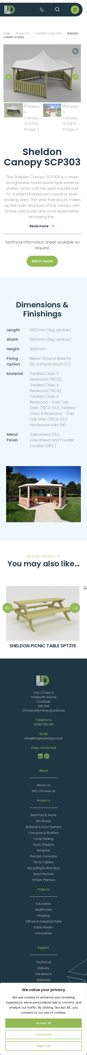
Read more (39, 226)
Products (22, 33)
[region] (43, 1019)
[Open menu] (74, 9)
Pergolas (43, 850)
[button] (75, 51)
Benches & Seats (43, 815)
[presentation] (8, 608)
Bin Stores (43, 821)
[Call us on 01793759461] (42, 10)
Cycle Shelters (43, 845)
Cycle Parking (43, 839)
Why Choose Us (43, 791)
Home (6, 33)
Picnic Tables (43, 862)
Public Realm (43, 927)
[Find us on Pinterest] (46, 758)
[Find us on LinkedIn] (40, 758)
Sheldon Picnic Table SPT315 (43, 646)
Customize (43, 1034)
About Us (43, 785)
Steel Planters (43, 874)
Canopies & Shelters (48, 33)
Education (43, 904)
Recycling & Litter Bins (43, 868)
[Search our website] (57, 9)
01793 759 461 (43, 724)
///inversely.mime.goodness (43, 710)
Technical (43, 962)
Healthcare (43, 910)
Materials (43, 980)
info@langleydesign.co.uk (43, 738)
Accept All (43, 1023)
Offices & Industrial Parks (43, 921)
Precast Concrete (43, 856)
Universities (43, 933)
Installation (43, 974)
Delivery (43, 968)
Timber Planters (43, 880)
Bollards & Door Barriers (43, 827)
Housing (43, 915)
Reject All (43, 1046)
